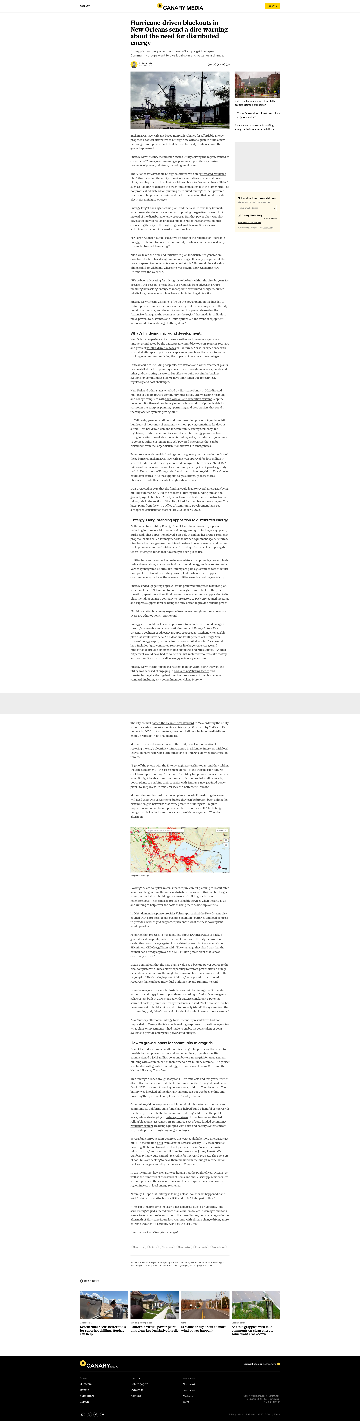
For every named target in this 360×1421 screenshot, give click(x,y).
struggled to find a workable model (152, 437)
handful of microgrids (216, 1108)
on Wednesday (211, 301)
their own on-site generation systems (188, 399)
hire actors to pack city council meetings (203, 598)
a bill (160, 1142)
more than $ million (165, 594)
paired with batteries (179, 998)
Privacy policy (236, 1414)
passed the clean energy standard (173, 723)
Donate (273, 6)
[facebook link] (95, 1414)
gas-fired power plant (209, 212)
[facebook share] (218, 64)
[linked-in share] (210, 64)
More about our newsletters (249, 223)
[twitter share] (214, 64)
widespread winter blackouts (184, 343)
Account (85, 6)
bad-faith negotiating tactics (191, 671)
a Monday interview (202, 748)
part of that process (146, 934)
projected (139, 488)
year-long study (217, 467)
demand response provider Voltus (162, 913)
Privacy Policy (268, 228)
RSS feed (250, 1414)
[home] (180, 6)
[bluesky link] (102, 1414)
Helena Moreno (192, 679)
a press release (198, 310)
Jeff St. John (136, 1262)
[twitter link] (89, 1414)
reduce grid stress (177, 1117)
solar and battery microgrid (186, 1057)
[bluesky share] (223, 64)
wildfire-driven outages (161, 348)
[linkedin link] (82, 1414)
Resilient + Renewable (211, 632)
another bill (163, 1151)
